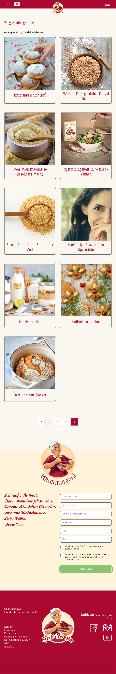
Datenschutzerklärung (89, 554)
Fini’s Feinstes (58, 7)
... (49, 422)
